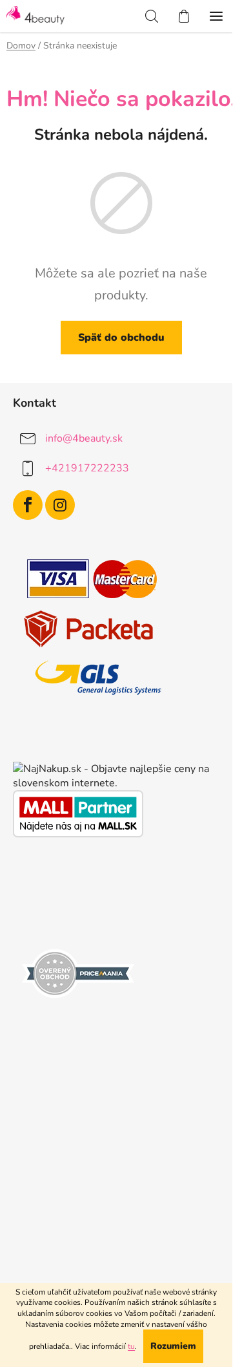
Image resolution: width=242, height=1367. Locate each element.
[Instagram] (60, 505)
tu (131, 1346)
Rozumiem (173, 1346)
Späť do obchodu (121, 337)
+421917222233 (87, 468)
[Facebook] (28, 505)
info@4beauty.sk (84, 438)
